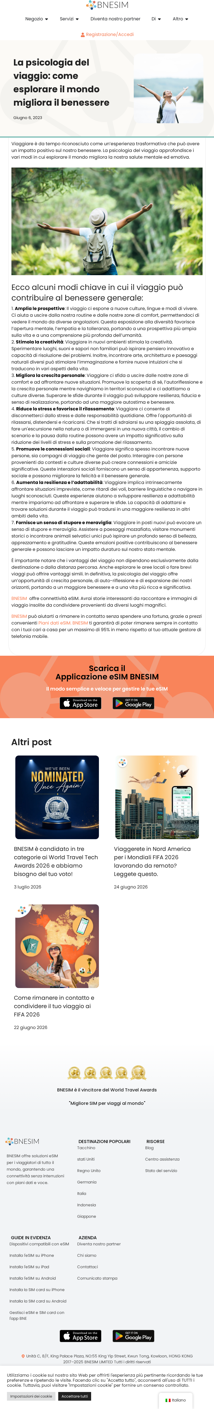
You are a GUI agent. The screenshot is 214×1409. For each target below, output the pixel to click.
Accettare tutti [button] (75, 1396)
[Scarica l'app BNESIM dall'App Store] (80, 703)
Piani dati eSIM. (54, 623)
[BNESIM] (26, 1141)
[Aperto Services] (77, 19)
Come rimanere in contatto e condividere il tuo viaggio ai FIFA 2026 (54, 1006)
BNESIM (19, 598)
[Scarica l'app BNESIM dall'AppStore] (80, 1336)
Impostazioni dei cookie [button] (31, 1396)
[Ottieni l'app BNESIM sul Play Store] (133, 703)
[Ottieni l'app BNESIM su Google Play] (133, 1336)
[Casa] (107, 5)
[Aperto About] (159, 19)
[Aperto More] (186, 19)
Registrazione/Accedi (109, 34)
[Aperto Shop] (46, 19)
